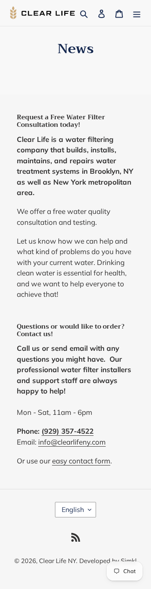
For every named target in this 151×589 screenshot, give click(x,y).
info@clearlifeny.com (72, 441)
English (73, 509)
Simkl (129, 561)
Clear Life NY (57, 561)
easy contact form (81, 460)
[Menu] (137, 13)
